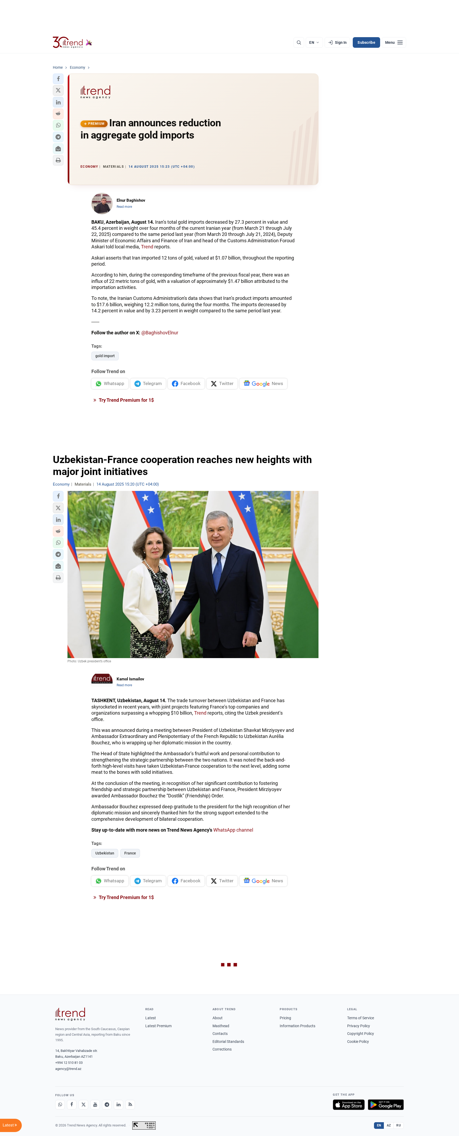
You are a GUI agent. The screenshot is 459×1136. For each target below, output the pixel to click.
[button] (58, 79)
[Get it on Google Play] (386, 1104)
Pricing (285, 1018)
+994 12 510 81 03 (69, 1063)
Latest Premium (158, 1026)
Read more (124, 207)
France (130, 853)
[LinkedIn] (118, 1104)
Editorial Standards (228, 1041)
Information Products (297, 1026)
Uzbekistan (104, 853)
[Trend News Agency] (70, 1014)
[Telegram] (107, 1104)
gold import (105, 356)
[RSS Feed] (130, 1104)
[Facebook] (71, 1104)
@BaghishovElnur (159, 332)
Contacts (220, 1033)
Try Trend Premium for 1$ (126, 400)
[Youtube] (95, 1104)
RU (398, 1125)
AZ (389, 1125)
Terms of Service (360, 1018)
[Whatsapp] (60, 1104)
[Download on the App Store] (349, 1104)
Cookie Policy (358, 1041)
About (217, 1018)
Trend (147, 246)
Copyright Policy (360, 1033)
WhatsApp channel (233, 830)
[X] (83, 1104)
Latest (150, 1018)
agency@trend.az (68, 1069)
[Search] (299, 42)
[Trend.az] (72, 42)
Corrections (222, 1049)
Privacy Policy (358, 1026)
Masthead (220, 1026)
